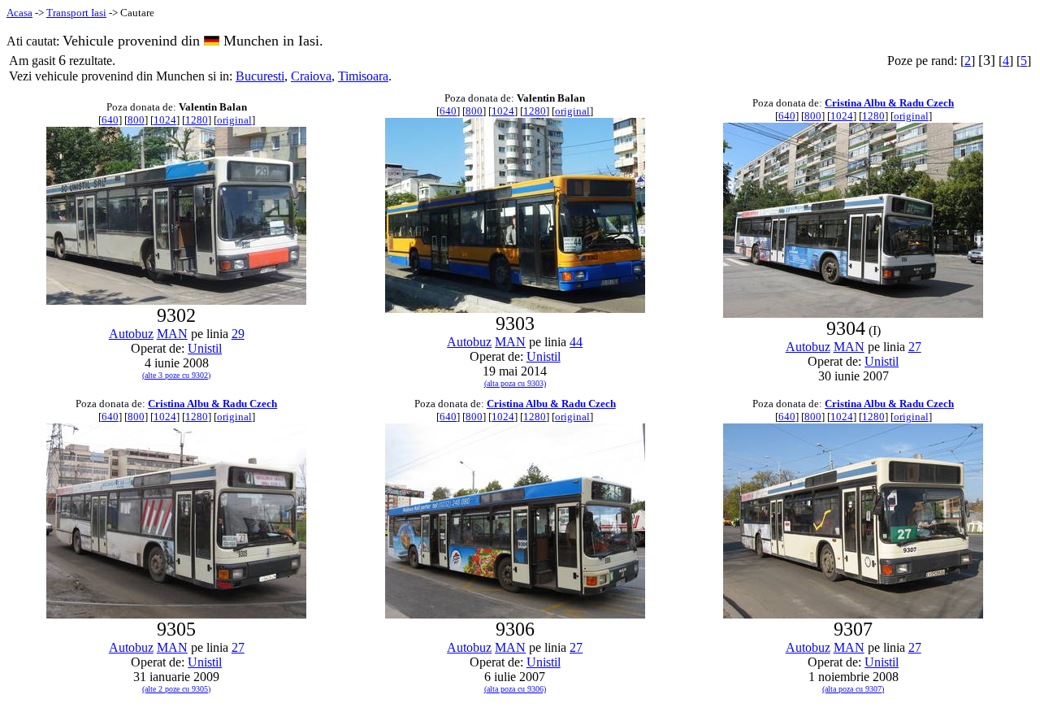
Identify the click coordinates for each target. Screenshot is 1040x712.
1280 (196, 120)
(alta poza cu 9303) (515, 383)
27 (914, 347)
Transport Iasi (76, 13)
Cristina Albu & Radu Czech (889, 103)
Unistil (205, 348)
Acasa (19, 13)
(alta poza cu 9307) (853, 688)
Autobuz (131, 334)
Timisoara (363, 76)
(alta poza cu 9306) (515, 688)
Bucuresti (260, 76)
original (234, 120)
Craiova (311, 76)
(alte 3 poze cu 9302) (176, 375)
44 (576, 342)
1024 (165, 120)
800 (136, 120)
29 (238, 334)
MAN (172, 334)
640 (110, 120)
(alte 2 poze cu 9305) (176, 688)
